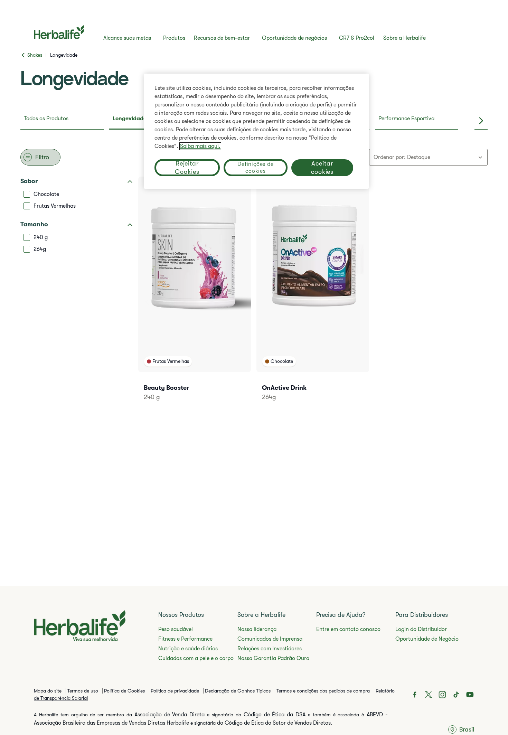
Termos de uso (83, 691)
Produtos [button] (174, 38)
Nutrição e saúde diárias (188, 649)
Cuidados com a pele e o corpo (196, 658)
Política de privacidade (175, 691)
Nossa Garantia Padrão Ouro (273, 658)
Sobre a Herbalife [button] (404, 38)
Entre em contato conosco (348, 629)
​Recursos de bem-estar (222, 38)
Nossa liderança (256, 629)
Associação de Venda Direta (169, 715)
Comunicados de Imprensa (269, 639)
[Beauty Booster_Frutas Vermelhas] (194, 298)
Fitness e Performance (185, 639)
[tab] (62, 121)
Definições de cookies (255, 167)
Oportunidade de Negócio (427, 639)
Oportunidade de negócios (294, 38)
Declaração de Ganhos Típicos (238, 691)
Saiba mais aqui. (200, 146)
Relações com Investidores (269, 649)
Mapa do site (48, 691)
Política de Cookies (125, 691)
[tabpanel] (254, 295)
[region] (256, 131)
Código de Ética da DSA (274, 715)
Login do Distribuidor (421, 629)
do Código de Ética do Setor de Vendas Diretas (274, 723)
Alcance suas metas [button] (127, 38)
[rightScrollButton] (481, 121)
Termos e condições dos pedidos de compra (323, 691)
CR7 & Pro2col (356, 38)
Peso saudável (175, 629)
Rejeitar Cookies (187, 167)
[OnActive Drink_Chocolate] (312, 298)
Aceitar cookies (322, 167)
